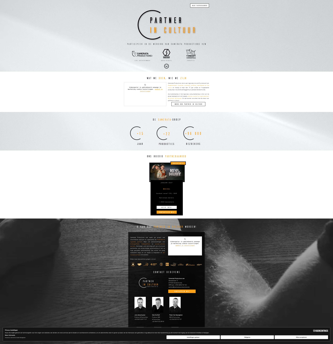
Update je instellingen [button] (185, 245)
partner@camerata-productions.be (179, 287)
